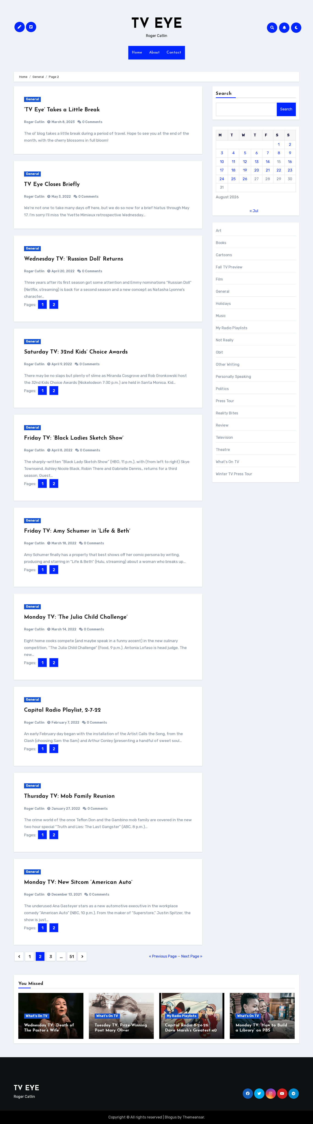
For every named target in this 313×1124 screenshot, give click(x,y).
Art (219, 230)
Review (222, 425)
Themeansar (193, 1117)
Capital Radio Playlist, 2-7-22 (62, 710)
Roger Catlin (34, 122)
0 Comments (92, 122)
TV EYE (156, 24)
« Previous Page (163, 956)
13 (256, 162)
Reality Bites (227, 413)
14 (268, 162)
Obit (219, 352)
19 (245, 170)
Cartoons (224, 255)
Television (224, 437)
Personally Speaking (233, 376)
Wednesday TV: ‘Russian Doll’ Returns (73, 259)
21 (268, 170)
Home (137, 52)
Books (221, 243)
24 (222, 179)
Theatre (223, 449)
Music (221, 316)
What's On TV (227, 462)
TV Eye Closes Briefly (52, 184)
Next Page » (191, 956)
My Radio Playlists (231, 328)
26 (245, 179)
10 (222, 162)
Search (224, 93)
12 (245, 162)
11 (233, 162)
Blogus (171, 1117)
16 (290, 162)
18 (233, 170)
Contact (174, 52)
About (154, 52)
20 (256, 170)
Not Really (225, 340)
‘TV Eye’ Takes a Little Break (62, 110)
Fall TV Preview (229, 267)
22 (279, 170)
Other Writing (228, 364)
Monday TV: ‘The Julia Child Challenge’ (76, 617)
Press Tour (225, 401)
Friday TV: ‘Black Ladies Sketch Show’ (74, 438)
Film (219, 279)
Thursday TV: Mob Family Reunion (69, 796)
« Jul (254, 211)
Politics (222, 389)
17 (222, 170)
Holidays (223, 303)
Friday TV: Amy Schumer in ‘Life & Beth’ (77, 531)
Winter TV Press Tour (234, 474)
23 (290, 170)
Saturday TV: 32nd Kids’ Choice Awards (76, 352)
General (32, 99)
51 (71, 956)
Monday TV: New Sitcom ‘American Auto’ (78, 882)
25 (233, 179)
